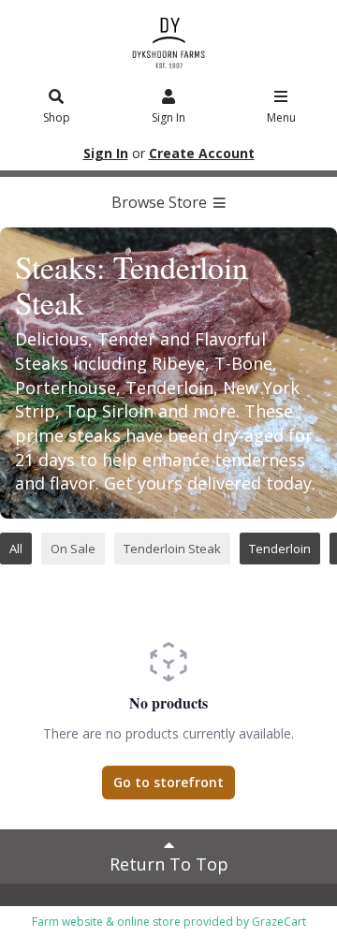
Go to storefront (168, 782)
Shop (56, 117)
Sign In (168, 117)
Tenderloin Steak (172, 548)
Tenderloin (280, 548)
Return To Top (169, 864)
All (15, 548)
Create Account (202, 153)
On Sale (73, 548)
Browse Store (161, 202)
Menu (281, 117)
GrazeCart (279, 922)
